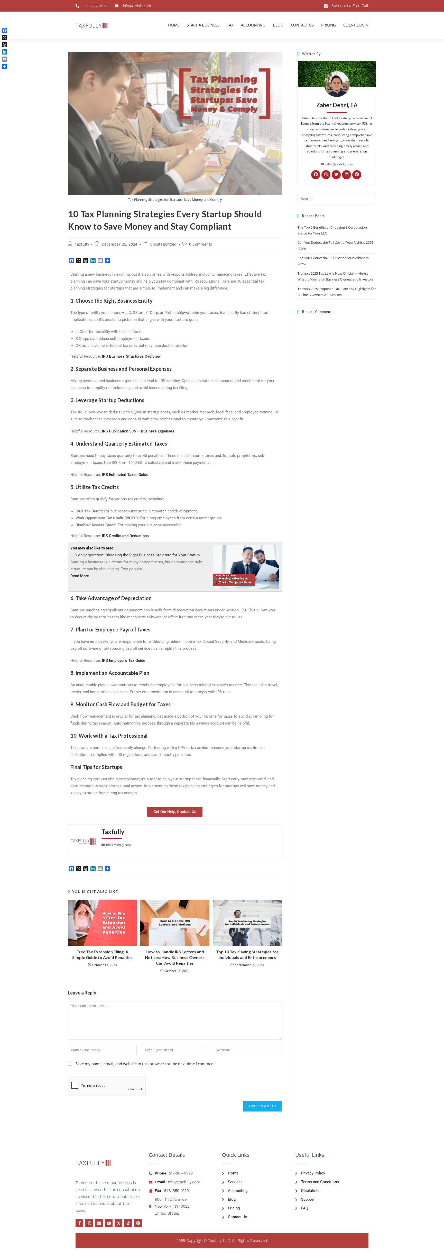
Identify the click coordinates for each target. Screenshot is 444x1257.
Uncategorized (163, 244)
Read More (79, 576)
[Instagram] (89, 1223)
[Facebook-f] (79, 1223)
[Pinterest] (138, 1223)
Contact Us (302, 25)
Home (173, 25)
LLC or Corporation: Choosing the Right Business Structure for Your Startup (135, 555)
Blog (278, 25)
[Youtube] (109, 1223)
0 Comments (200, 244)
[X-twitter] (118, 1223)
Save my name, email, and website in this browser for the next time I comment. (146, 1063)
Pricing (328, 25)
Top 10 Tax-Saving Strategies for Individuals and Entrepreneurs (247, 954)
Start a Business (203, 25)
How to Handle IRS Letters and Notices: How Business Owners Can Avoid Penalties (175, 957)
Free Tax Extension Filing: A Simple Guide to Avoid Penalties (102, 954)
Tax (230, 25)
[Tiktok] (128, 1223)
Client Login (355, 25)
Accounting (253, 25)
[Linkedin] (99, 1223)
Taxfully (82, 244)
